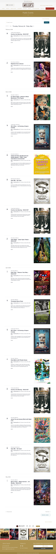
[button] (10, 5)
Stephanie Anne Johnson (17, 63)
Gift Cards (30, 1)
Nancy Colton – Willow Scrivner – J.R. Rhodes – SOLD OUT (20, 482)
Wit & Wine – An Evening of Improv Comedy (19, 331)
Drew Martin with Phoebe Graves (19, 360)
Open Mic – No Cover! (16, 448)
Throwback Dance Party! (17, 301)
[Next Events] (7, 26)
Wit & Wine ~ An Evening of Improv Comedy (20, 126)
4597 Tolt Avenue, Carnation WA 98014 (11, 547)
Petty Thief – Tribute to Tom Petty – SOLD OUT (19, 273)
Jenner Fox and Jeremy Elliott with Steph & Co (21, 419)
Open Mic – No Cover (16, 180)
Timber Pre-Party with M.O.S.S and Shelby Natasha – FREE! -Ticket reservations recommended (19, 157)
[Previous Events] (6, 26)
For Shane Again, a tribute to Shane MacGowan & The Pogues (20, 97)
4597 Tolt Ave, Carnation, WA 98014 (46, 5)
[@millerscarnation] (17, 526)
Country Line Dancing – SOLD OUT (20, 34)
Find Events (46, 22)
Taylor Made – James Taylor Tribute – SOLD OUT (20, 240)
